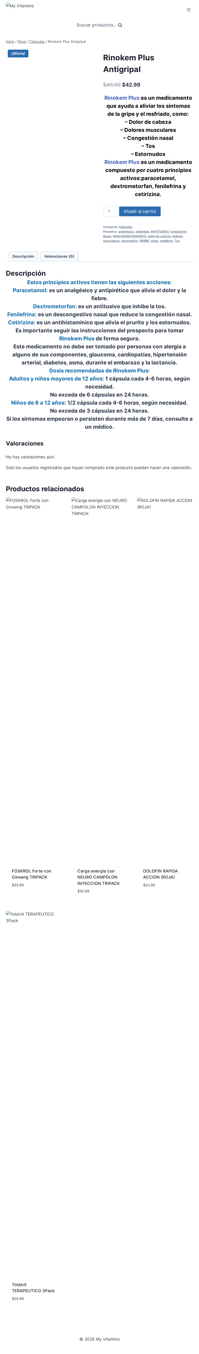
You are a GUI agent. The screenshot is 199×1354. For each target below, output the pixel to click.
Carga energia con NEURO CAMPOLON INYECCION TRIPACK (98, 877)
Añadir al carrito (140, 211)
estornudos (129, 241)
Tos (177, 241)
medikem (166, 241)
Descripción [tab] (23, 256)
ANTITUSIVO (160, 231)
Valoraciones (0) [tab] (59, 256)
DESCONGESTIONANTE (129, 236)
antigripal (142, 231)
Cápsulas (125, 227)
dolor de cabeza (159, 236)
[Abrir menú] (188, 9)
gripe (154, 241)
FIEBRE (144, 241)
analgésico (126, 231)
